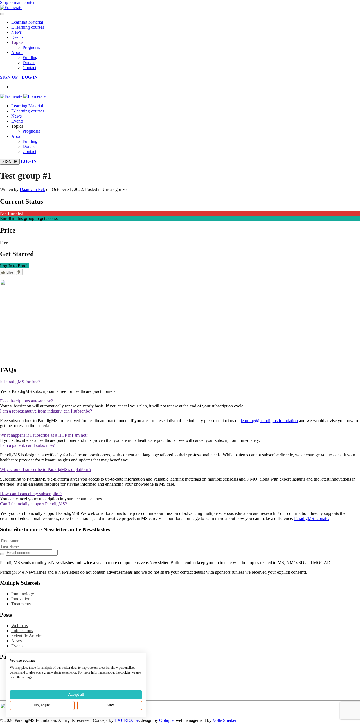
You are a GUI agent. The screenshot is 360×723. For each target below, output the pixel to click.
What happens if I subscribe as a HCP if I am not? (44, 435)
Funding (29, 57)
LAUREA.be (126, 720)
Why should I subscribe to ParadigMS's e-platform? (45, 469)
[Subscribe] (2, 554)
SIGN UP (9, 77)
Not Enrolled (11, 213)
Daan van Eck (32, 189)
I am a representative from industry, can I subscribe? (46, 411)
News (16, 32)
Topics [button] (17, 126)
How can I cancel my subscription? (31, 493)
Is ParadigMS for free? (20, 381)
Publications (22, 630)
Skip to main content (18, 2)
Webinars (19, 625)
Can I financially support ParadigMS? (33, 503)
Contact (29, 67)
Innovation (20, 598)
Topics (17, 42)
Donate (28, 62)
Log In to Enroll (14, 265)
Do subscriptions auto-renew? (26, 400)
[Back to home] (11, 7)
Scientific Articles (26, 635)
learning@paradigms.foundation (269, 420)
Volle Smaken (225, 720)
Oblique (166, 720)
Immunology (22, 593)
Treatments (21, 604)
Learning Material (27, 22)
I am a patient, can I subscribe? (27, 445)
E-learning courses (27, 27)
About (16, 52)
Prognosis (31, 47)
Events (17, 37)
